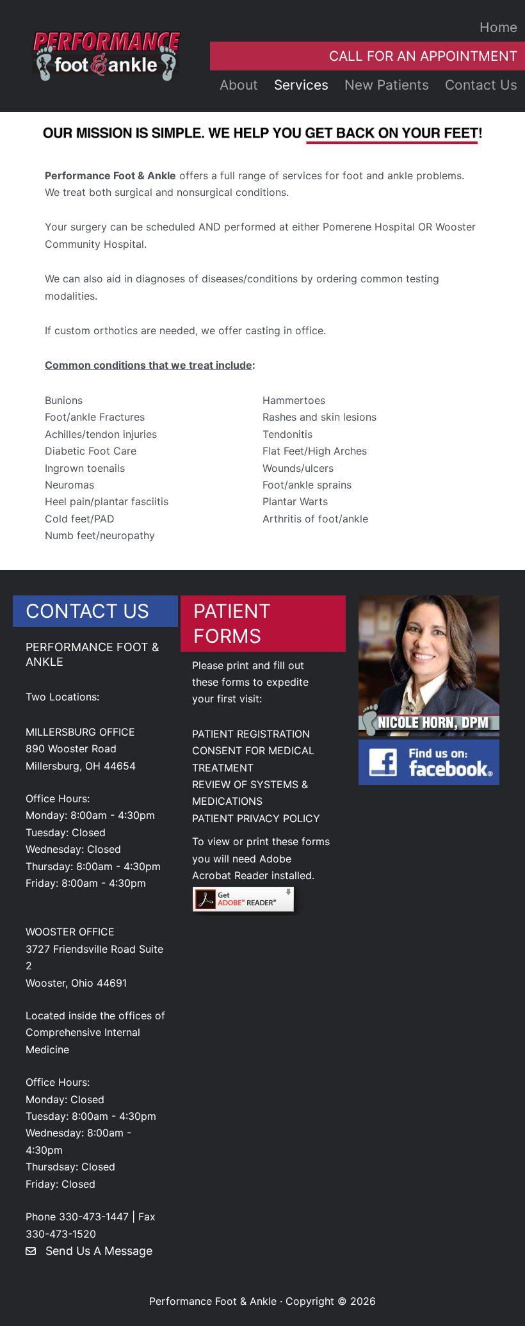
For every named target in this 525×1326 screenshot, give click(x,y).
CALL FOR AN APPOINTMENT (423, 56)
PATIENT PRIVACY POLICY (256, 818)
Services (301, 85)
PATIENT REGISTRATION (251, 733)
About (239, 85)
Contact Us (481, 85)
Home (498, 27)
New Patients (386, 85)
